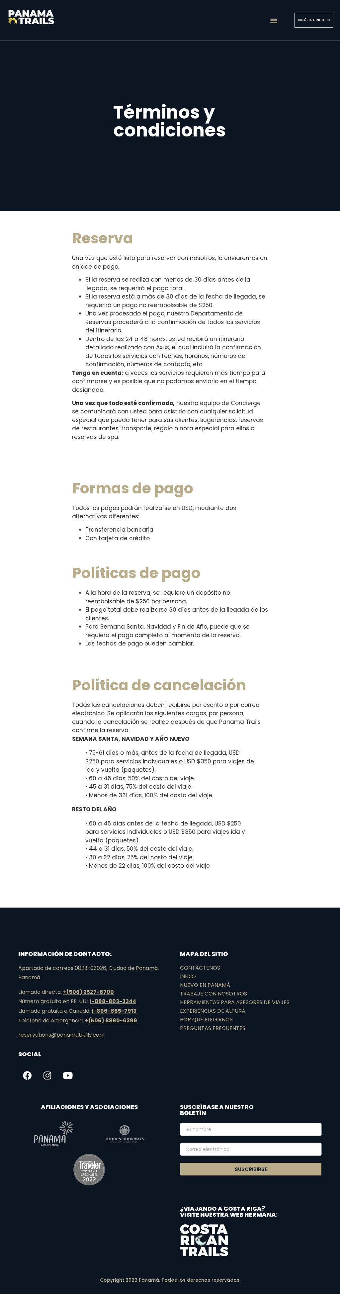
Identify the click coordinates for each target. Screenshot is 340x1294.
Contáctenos (200, 968)
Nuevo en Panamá (205, 985)
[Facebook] (27, 1075)
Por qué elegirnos (206, 1019)
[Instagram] (47, 1075)
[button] (274, 20)
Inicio (188, 976)
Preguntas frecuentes (212, 1028)
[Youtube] (68, 1075)
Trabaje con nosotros (213, 993)
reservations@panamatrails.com (61, 1035)
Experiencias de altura (212, 1011)
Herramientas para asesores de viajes (235, 1002)
